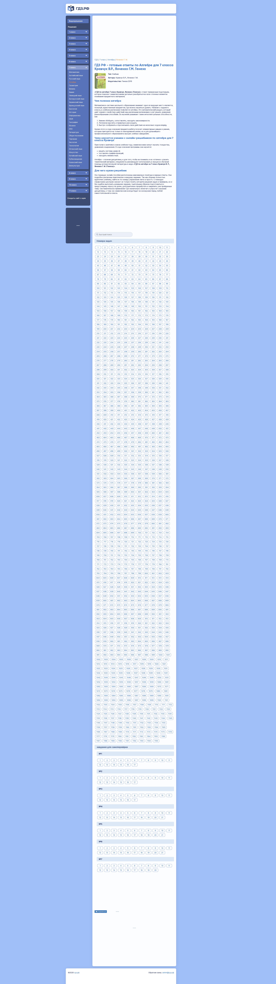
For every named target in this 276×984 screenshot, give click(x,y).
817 (111, 582)
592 (153, 487)
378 (118, 401)
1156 (98, 727)
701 (146, 532)
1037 (136, 673)
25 (112, 256)
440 (167, 424)
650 (98, 514)
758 (160, 555)
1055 (121, 682)
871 (105, 605)
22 (167, 252)
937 (104, 632)
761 (105, 560)
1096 (129, 700)
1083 (106, 695)
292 (132, 365)
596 (105, 492)
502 (139, 451)
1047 (136, 677)
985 (132, 650)
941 (132, 632)
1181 (127, 736)
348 (139, 388)
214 (125, 333)
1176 (170, 732)
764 (125, 560)
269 (125, 356)
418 (167, 415)
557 (139, 474)
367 (118, 397)
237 (132, 342)
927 (111, 628)
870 (98, 605)
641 (111, 510)
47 (112, 265)
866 (146, 600)
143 (167, 302)
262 (153, 351)
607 (105, 496)
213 (118, 333)
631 (118, 505)
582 (160, 483)
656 (139, 514)
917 (118, 623)
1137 (112, 718)
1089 (152, 695)
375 (98, 401)
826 (98, 587)
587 (118, 487)
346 (125, 388)
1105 (120, 704)
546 (139, 469)
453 (105, 433)
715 (167, 537)
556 (132, 474)
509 (111, 455)
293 (139, 365)
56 (98, 270)
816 (105, 582)
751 (111, 555)
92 (119, 283)
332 (105, 383)
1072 (98, 691)
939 (118, 632)
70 (119, 274)
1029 (151, 668)
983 (118, 650)
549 (160, 469)
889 (153, 609)
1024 (113, 668)
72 (132, 274)
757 (153, 555)
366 (111, 397)
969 (98, 646)
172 (139, 315)
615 (160, 496)
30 (146, 256)
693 (167, 528)
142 (160, 302)
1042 (98, 677)
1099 (152, 700)
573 (98, 483)
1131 (148, 714)
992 (105, 655)
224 (118, 338)
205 (139, 329)
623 (139, 501)
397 (98, 410)
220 (167, 333)
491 (139, 446)
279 (118, 360)
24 (105, 256)
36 (112, 261)
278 (111, 360)
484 (167, 442)
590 (139, 487)
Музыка (72, 125)
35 (105, 261)
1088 (144, 695)
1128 (127, 714)
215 (132, 333)
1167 (105, 732)
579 (139, 483)
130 (153, 297)
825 (167, 582)
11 (167, 247)
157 (111, 311)
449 (153, 428)
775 (125, 564)
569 (146, 478)
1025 (121, 668)
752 (118, 555)
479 (132, 442)
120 (160, 293)
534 (132, 465)
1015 (120, 664)
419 (98, 419)
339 (153, 383)
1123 (168, 709)
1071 (166, 686)
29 (139, 256)
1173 (148, 732)
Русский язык (74, 79)
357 (125, 392)
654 (125, 514)
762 (111, 560)
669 (153, 519)
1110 (156, 704)
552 (105, 474)
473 (167, 437)
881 (98, 609)
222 (105, 338)
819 (125, 582)
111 (98, 293)
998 (146, 655)
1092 (98, 700)
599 (125, 492)
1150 (127, 723)
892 (98, 614)
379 (125, 401)
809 (132, 578)
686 (118, 528)
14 (112, 252)
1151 (134, 723)
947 (98, 637)
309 (98, 374)
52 (146, 265)
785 (118, 569)
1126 (112, 714)
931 (139, 628)
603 (153, 492)
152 (153, 306)
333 (111, 383)
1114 (105, 709)
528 (167, 460)
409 (105, 415)
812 (153, 578)
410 (111, 415)
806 (111, 578)
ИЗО (71, 129)
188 (98, 324)
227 (139, 338)
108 (153, 288)
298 (98, 369)
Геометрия (73, 85)
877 (146, 605)
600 (132, 492)
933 (153, 628)
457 (132, 433)
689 (139, 528)
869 (167, 600)
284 (153, 360)
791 (160, 569)
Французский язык (76, 105)
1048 (144, 677)
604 (160, 492)
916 (111, 623)
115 (125, 293)
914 (98, 623)
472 (160, 437)
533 (125, 465)
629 (105, 505)
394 (153, 406)
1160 (127, 727)
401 (125, 410)
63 (146, 270)
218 (153, 333)
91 (112, 283)
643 (125, 510)
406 (160, 410)
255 (105, 351)
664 (118, 519)
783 (104, 569)
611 (132, 496)
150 (139, 306)
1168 (113, 732)
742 (125, 551)
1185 (156, 736)
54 (160, 265)
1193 (141, 741)
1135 (98, 718)
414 (139, 415)
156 (105, 311)
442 (105, 428)
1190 (120, 741)
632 (125, 505)
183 (139, 320)
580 (146, 483)
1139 (127, 718)
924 (167, 623)
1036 (128, 673)
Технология (74, 145)
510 (118, 455)
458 (139, 433)
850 (111, 596)
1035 (121, 673)
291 (125, 365)
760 (98, 560)
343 (104, 388)
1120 (147, 709)
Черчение (73, 139)
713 (153, 537)
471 (153, 437)
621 (125, 501)
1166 (98, 732)
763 (118, 560)
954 (146, 637)
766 (139, 560)
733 (139, 546)
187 (167, 320)
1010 (159, 659)
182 (132, 320)
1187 (98, 741)
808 (125, 578)
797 (125, 573)
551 (98, 474)
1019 (149, 664)
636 (153, 505)
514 (146, 455)
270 (132, 356)
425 (139, 419)
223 (111, 338)
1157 (105, 727)
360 (146, 392)
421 (111, 419)
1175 (163, 732)
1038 (143, 673)
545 (132, 469)
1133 (162, 714)
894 (111, 614)
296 (160, 365)
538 (160, 465)
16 (126, 252)
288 (105, 365)
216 (139, 333)
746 (153, 551)
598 (118, 492)
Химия (71, 92)
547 (146, 469)
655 (132, 514)
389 (118, 406)
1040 (158, 673)
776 (132, 564)
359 (139, 392)
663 (111, 519)
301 (118, 369)
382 (146, 401)
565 (118, 478)
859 (98, 600)
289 (111, 365)
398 (105, 410)
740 (111, 551)
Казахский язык (75, 162)
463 (98, 437)
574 (104, 483)
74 (146, 274)
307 (160, 369)
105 (132, 288)
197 (160, 324)
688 (132, 528)
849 (105, 596)
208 (160, 329)
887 (139, 609)
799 (139, 573)
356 (118, 392)
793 (98, 573)
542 (111, 469)
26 (119, 256)
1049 (152, 677)
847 (167, 591)
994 (118, 655)
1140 (134, 718)
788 (139, 569)
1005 (121, 659)
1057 (136, 682)
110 (167, 288)
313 (125, 374)
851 (118, 596)
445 (125, 428)
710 (132, 537)
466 (118, 437)
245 (111, 347)
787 (132, 569)
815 (98, 582)
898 (139, 614)
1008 (144, 659)
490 (132, 446)
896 (125, 614)
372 (153, 397)
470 (146, 437)
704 (167, 532)
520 (111, 460)
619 (111, 501)
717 (105, 541)
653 (118, 514)
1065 (121, 686)
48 (119, 265)
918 (125, 623)
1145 (170, 718)
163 (153, 311)
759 (167, 555)
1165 (163, 727)
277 (105, 360)
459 (146, 433)
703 (160, 532)
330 (167, 379)
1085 (121, 695)
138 (132, 302)
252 (160, 347)
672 (98, 523)
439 (160, 424)
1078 (143, 691)
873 (118, 605)
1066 (129, 686)
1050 (159, 677)
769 (160, 560)
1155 (163, 723)
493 (153, 446)
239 (146, 342)
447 (139, 428)
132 (167, 297)
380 (132, 401)
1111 (163, 704)
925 (98, 628)
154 (167, 306)
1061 (167, 682)
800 (146, 573)
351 (160, 388)
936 (98, 632)
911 (153, 618)
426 (146, 419)
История (72, 112)
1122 (161, 709)
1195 (156, 741)
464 (105, 437)
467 (125, 437)
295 (153, 365)
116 (132, 293)
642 (118, 510)
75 (153, 274)
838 (105, 591)
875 (132, 605)
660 (167, 514)
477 (118, 442)
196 (153, 324)
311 (112, 374)
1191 (127, 741)
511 (125, 455)
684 (105, 528)
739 (104, 551)
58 (112, 270)
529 (98, 465)
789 (146, 569)
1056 (129, 682)
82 (126, 279)
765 (132, 560)
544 (125, 469)
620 (118, 501)
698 (125, 532)
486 (105, 446)
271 (139, 356)
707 (111, 537)
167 (105, 315)
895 (118, 614)
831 (132, 587)
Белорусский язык (76, 99)
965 (146, 641)
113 (112, 293)
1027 (136, 668)
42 (153, 261)
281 (132, 360)
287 (98, 365)
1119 (140, 709)
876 (139, 605)
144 (98, 306)
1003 (106, 659)
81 (119, 279)
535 (139, 465)
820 (132, 582)
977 (153, 646)
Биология (73, 109)
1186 (163, 736)
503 (146, 451)
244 (105, 347)
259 (132, 351)
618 (105, 501)
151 (146, 306)
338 (146, 383)
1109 (149, 704)
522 (125, 460)
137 (125, 302)
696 (111, 532)
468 (132, 437)
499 (118, 451)
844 (146, 591)
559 (153, 474)
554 (118, 474)
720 (125, 541)
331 (98, 383)
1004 (113, 659)
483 (160, 442)
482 (153, 442)
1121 (154, 709)
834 (153, 587)
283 (146, 360)
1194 (149, 741)
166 (98, 315)
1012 (98, 664)
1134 (170, 714)
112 (105, 293)
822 (146, 582)
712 (146, 537)
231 (167, 338)
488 (118, 446)
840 (118, 591)
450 (160, 428)
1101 (166, 700)
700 (139, 532)
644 (132, 510)
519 (105, 460)
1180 (120, 736)
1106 (127, 704)
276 (98, 360)
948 (105, 637)
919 (132, 623)
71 (125, 274)
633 (132, 505)
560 (160, 474)
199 (98, 329)
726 (167, 541)
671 (167, 519)
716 (98, 541)
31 (153, 256)
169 (118, 315)
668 (146, 519)
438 (153, 424)
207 (153, 329)
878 (153, 605)
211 (105, 333)
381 (139, 401)
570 (153, 478)
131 (160, 297)
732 (132, 546)
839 (111, 591)
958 (98, 641)
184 (146, 320)
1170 (127, 732)
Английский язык (76, 75)
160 (132, 311)
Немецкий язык (75, 95)
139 (139, 302)
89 (98, 283)
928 (118, 628)
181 (125, 320)
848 (98, 596)
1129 (134, 714)
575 (111, 483)
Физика (72, 89)
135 (111, 302)
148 (125, 306)
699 (132, 532)
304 (139, 369)
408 (98, 415)
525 (146, 460)
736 (160, 546)
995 (125, 655)
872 (111, 605)
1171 (134, 732)
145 (105, 306)
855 (146, 596)
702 (153, 532)
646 (146, 510)
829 (118, 587)
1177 (98, 736)
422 (118, 419)
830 (125, 587)
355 (111, 392)
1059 (152, 682)
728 (104, 546)
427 (153, 419)
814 (167, 578)
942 (139, 632)
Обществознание (76, 135)
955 (153, 637)
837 (98, 591)
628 (98, 505)
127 (132, 297)
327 (146, 379)
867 (153, 600)
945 (160, 632)
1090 (159, 695)
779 (153, 564)
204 (132, 329)
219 (160, 333)
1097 (136, 700)
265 (98, 356)
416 (153, 415)
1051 (167, 677)
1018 (142, 664)
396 (167, 406)
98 (160, 283)
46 (105, 265)
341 (167, 383)
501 (132, 451)
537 (153, 465)
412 (125, 415)
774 (118, 564)
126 (125, 297)
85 (146, 279)
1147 (105, 723)
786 (125, 569)
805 (105, 578)
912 (160, 618)
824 (160, 582)
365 (105, 397)
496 (98, 451)
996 (132, 655)
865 (139, 600)
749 (98, 555)
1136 (105, 718)
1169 (120, 732)
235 (118, 342)
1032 (98, 673)
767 (146, 560)
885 (125, 609)
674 (111, 523)
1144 (163, 718)
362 (160, 392)
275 (167, 356)
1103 (105, 704)
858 (167, 596)
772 (105, 564)
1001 (168, 655)
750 (105, 555)
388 (111, 406)
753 (125, 555)
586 (111, 487)
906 (118, 618)
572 (167, 478)
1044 (113, 677)
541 (105, 469)
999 (153, 655)
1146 (98, 723)
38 (126, 261)
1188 (105, 741)
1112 (170, 704)
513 (139, 455)
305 (146, 369)
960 (111, 641)
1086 (129, 695)
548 (153, 469)
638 (167, 505)
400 (118, 410)
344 (111, 388)
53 (153, 265)
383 (153, 401)
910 (146, 618)
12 (98, 252)
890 (160, 609)
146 (111, 306)
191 (118, 324)
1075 (121, 691)
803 (167, 573)
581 (153, 483)
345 (118, 388)
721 (132, 541)
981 (105, 650)
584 (98, 487)
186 (160, 320)
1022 (98, 668)
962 (125, 641)
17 (132, 252)
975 (139, 646)
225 (125, 338)
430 (98, 424)
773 (111, 564)
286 (167, 360)
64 (153, 270)
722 (139, 541)
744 (139, 551)
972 (118, 646)
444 (118, 428)
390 (125, 406)
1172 (141, 732)
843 (139, 591)
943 (146, 632)
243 (98, 347)
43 (160, 261)
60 (126, 270)
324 (125, 379)
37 (119, 261)
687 (125, 528)
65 (160, 270)
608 (111, 496)
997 (139, 655)
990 (167, 650)
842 (132, 591)
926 (105, 628)
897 (132, 614)
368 (125, 397)
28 (133, 256)
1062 (98, 686)
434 (125, 424)
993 (111, 655)
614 (153, 496)
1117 (126, 709)
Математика (74, 72)
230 (160, 338)
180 (118, 320)
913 (167, 618)
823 (153, 582)
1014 (112, 664)
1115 (112, 709)
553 (111, 474)
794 (105, 573)
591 (146, 487)
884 (118, 609)
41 (146, 261)
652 (111, 514)
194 (139, 324)
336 (132, 383)
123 (105, 297)
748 (167, 551)
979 (167, 646)
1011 (166, 659)
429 (167, 419)
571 (160, 478)
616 (167, 496)
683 (98, 528)
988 (153, 650)
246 (118, 347)
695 (105, 532)
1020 (157, 664)
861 (111, 600)
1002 (98, 659)
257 (118, 351)
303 (132, 369)
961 (118, 641)
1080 (158, 691)
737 (167, 546)
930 (132, 628)
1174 (155, 732)
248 (132, 347)
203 (125, 329)
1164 (156, 727)
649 (167, 510)
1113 (98, 709)
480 (139, 442)
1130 (141, 714)
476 (111, 442)
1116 (119, 709)
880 (167, 605)
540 (98, 469)
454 (111, 433)
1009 (152, 659)
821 (139, 582)
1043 (106, 677)
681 (160, 523)
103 (118, 288)
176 (167, 315)
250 (146, 347)
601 (139, 492)
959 (105, 641)
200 (105, 329)
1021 (164, 664)
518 (98, 460)
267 (111, 356)
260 (139, 351)
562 (98, 478)
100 (98, 288)
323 (118, 379)
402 (132, 410)
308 (167, 369)
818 (118, 582)
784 (111, 569)
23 (98, 256)
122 (98, 297)
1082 (98, 695)
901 (160, 614)
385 (167, 401)
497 (105, 451)
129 (146, 297)
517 (167, 455)
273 (153, 356)
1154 (156, 723)
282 (139, 360)
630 (111, 505)
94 (132, 283)
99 (167, 283)
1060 (159, 682)
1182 (134, 736)
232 (98, 342)
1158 (113, 727)
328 (153, 379)
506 (167, 451)
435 (132, 424)
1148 (113, 723)
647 (153, 510)
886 (132, 609)
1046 (129, 677)
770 (167, 560)
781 (167, 564)
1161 (134, 727)
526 (153, 460)
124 (111, 297)
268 (118, 356)
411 (118, 415)
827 (104, 587)
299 (105, 369)
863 (125, 600)
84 (139, 279)
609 (118, 496)
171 (132, 315)
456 (125, 433)
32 (160, 256)
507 (98, 455)
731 (125, 546)
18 (139, 252)
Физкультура (74, 166)
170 (125, 315)
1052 (98, 682)
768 (153, 560)
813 (160, 578)
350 (153, 388)
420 (105, 419)
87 (160, 279)
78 (98, 279)
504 (153, 451)
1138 (120, 718)
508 (105, 455)
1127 (120, 714)
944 (153, 632)
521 (118, 460)
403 (139, 410)
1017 (134, 664)
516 (160, 455)
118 (146, 293)
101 (105, 288)
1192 (134, 741)
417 (160, 415)
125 (118, 297)
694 (98, 532)
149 (132, 306)
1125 (105, 714)
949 (111, 637)
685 (111, 528)
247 (125, 347)
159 (125, 311)
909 (139, 618)
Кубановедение (75, 159)
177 (98, 320)
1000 (160, 655)
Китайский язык (75, 155)
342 (98, 388)
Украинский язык (76, 102)
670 (160, 519)
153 (160, 306)
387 (104, 406)
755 (139, 555)
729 (111, 546)
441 (98, 428)
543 (118, 469)
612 (139, 496)
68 (105, 274)
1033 (106, 673)
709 (125, 537)
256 (111, 351)
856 (153, 596)
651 (105, 514)
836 (167, 587)
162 (146, 311)
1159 (120, 727)
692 (160, 528)
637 (160, 505)
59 (119, 270)
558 (146, 474)
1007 (136, 659)
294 (146, 365)
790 (153, 569)
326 (139, 379)
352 (167, 388)
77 (167, 274)
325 (132, 379)
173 (146, 315)
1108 (142, 704)
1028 (143, 668)
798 (132, 573)
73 (139, 274)
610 (125, 496)
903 (98, 618)
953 (139, 637)
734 (146, 546)
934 (160, 628)
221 (98, 338)
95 (139, 283)
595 (98, 492)
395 (160, 406)
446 (132, 428)
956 (160, 637)
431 (105, 424)
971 (111, 646)
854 (139, 596)
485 (98, 446)
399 (111, 410)
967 (160, 641)
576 (118, 483)
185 (153, 320)
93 (126, 283)
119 (153, 293)
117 (139, 293)
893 (105, 614)
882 (105, 609)
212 (112, 333)
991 (98, 655)
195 (146, 324)
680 (153, 523)
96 (146, 283)
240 (153, 342)
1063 (106, 686)
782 (98, 569)
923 (160, 623)
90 (105, 283)
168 (111, 315)
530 (105, 465)
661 (98, 519)
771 (98, 564)
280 (125, 360)
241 (160, 342)
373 (160, 397)
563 (105, 478)
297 (167, 365)
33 (167, 256)
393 (146, 406)
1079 (151, 691)
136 (118, 302)
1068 (144, 686)
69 (112, 274)
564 (111, 478)
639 (98, 510)
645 (139, 510)
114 (118, 293)
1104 (112, 704)
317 (153, 374)
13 (105, 252)
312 (118, 374)
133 (98, 302)
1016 (127, 664)
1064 (113, 686)
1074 (113, 691)
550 (167, 469)
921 (146, 623)
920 (139, 623)
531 (111, 465)
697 (118, 532)
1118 (133, 709)
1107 (134, 704)
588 (125, 487)
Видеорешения (75, 21)
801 (153, 573)
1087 (136, 695)
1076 (128, 691)
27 (126, 256)
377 (111, 401)
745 (146, 551)
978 (160, 646)
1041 (166, 673)
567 (132, 478)
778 (146, 564)
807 (118, 578)
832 (139, 587)
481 (146, 442)
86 (153, 279)
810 (139, 578)
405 (153, 410)
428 (160, 419)
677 (132, 523)
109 (160, 288)
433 (118, 424)
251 (153, 347)
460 (153, 433)
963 (132, 641)
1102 (98, 704)
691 (153, 528)
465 (111, 437)
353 (98, 392)
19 (146, 252)
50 (132, 265)
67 (98, 274)
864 (132, 600)
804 (98, 578)
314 (132, 374)
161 (139, 311)
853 (132, 596)
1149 (120, 723)
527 (160, 460)
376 (104, 401)
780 (160, 564)
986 (139, 650)
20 (153, 252)
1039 (151, 673)
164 (160, 311)
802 (160, 573)
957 (167, 637)
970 (105, 646)
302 (125, 369)
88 (167, 279)
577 (125, 483)
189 (105, 324)
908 (132, 618)
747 (160, 551)
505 (160, 451)
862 (118, 600)
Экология (73, 142)
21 (160, 252)
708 (118, 537)
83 (133, 279)
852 (125, 596)
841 (125, 591)
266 (105, 356)
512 (132, 455)
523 (132, 460)
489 (125, 446)
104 (125, 288)
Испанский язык (75, 149)
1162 (141, 727)
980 (98, 650)
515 (153, 455)
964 (139, 641)
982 (111, 650)
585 (105, 487)
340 (160, 383)
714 (160, 537)
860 (105, 600)
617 (98, 501)
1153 (149, 723)
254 (98, 351)
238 (139, 342)
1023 (106, 668)
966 (153, 641)
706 (105, 537)
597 (111, 492)
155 (98, 311)
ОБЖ (71, 119)
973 (125, 646)
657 (146, 514)
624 (146, 501)
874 (125, 605)
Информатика (74, 115)
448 (146, 428)
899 (146, 614)
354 (105, 392)
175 (160, 315)
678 (139, 523)
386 (98, 406)
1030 (158, 668)
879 (160, 605)
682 (167, 523)
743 (132, 551)
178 (105, 320)
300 (111, 369)
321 (105, 379)
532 (118, 465)
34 (98, 261)
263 (160, 351)
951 (125, 637)
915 (105, 623)
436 (139, 424)
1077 (136, 691)
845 (153, 591)
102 (111, 288)
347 (132, 388)
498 (111, 451)
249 (139, 347)
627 (167, 501)
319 (167, 374)
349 (146, 388)
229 (153, 338)
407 (167, 410)
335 (125, 383)
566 (125, 478)
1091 (167, 695)
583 (167, 483)
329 (160, 379)
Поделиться (102, 911)
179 (111, 320)
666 (132, 519)
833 (146, 587)
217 (146, 333)
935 (167, 628)
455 (118, 433)
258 (125, 351)
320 (98, 379)
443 (111, 428)
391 (132, 406)
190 (111, 324)
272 (146, 356)
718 (111, 541)
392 (139, 406)
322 (111, 379)
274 (160, 356)
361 (153, 392)
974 (132, 646)
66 (167, 270)
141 (153, 302)
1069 (152, 686)
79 (105, 279)
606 (98, 496)
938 (111, 632)
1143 (156, 718)
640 (105, 510)
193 (132, 324)
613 (146, 496)
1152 (141, 723)
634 (139, 505)
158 (118, 311)
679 (146, 523)
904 (105, 618)
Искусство (73, 152)
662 (105, 519)
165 (167, 311)
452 (98, 433)
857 (160, 596)
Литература (74, 132)
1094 (113, 700)
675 (118, 523)
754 (132, 555)
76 (160, 274)
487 (111, 446)
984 (125, 650)
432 (111, 424)
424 (132, 419)
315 (139, 374)
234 (111, 342)
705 (98, 537)
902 (167, 614)
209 (167, 329)
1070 (159, 686)
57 (105, 270)
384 (160, 401)
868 (160, 600)
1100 (159, 700)
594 (167, 487)
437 (146, 424)
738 (98, 551)
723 (146, 541)
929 (125, 628)
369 (132, 397)
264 (167, 351)
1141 (141, 718)
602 (146, 492)
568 (139, 478)
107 (146, 288)
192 (125, 324)
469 (139, 437)
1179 (112, 736)
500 (125, 451)
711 (139, 537)
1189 (113, 741)
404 (146, 410)
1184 (148, 736)
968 (167, 641)
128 (139, 297)
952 (132, 637)
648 (160, 510)
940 (125, 632)
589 (132, 487)
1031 (166, 668)
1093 (106, 700)
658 (153, 514)
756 (146, 555)
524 (139, 460)
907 (125, 618)
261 (146, 351)
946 (167, 632)
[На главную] (78, 11)
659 (160, 514)
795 (111, 573)
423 (125, 419)
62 (139, 270)
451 (167, 428)
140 (146, 302)
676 (125, 523)
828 (111, 587)
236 (125, 342)
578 (132, 483)
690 (146, 528)
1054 (113, 682)
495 (167, 446)
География (73, 122)
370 (139, 397)
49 (126, 265)
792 (167, 569)
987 (146, 650)
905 (111, 618)
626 (160, 501)
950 (118, 637)
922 (153, 623)
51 (139, 265)
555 (125, 474)
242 (167, 342)
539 (167, 465)
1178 (105, 736)
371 (146, 397)
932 (146, 628)
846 (160, 591)
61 (132, 270)
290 (118, 365)
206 (146, 329)
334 (118, 383)
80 (112, 279)
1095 (121, 700)
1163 (149, 727)
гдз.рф (76, 972)
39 (133, 261)
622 (132, 501)
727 (98, 546)
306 (153, 369)
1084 (113, 695)
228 (146, 338)
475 (105, 442)
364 (98, 397)
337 (139, 383)
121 (167, 293)
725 (160, 541)
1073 (106, 691)
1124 (98, 714)
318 (160, 374)
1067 (136, 686)
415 (146, 415)
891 (167, 609)
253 (167, 347)
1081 (166, 691)
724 (153, 541)
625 (153, 501)
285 (160, 360)
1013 (105, 664)
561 (167, 474)
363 (167, 392)
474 (98, 442)
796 (118, 573)
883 (111, 609)
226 (132, 338)
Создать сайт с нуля (76, 198)
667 (139, 519)
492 (146, 446)
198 (167, 324)
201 (111, 329)
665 (125, 519)
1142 (148, 718)
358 (132, 392)
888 (146, 609)
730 (118, 546)
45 (98, 265)
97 (153, 283)
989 (160, 650)
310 (105, 374)
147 (118, 306)
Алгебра (72, 82)
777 (139, 564)
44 (167, 261)
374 (167, 397)
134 (105, 302)
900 (153, 614)
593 (160, 487)
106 (139, 288)
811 (146, 578)
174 (153, 315)
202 (118, 329)
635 (146, 505)
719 (118, 541)
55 (167, 265)
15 (119, 252)
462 (167, 433)
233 (105, 342)
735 (153, 546)
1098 (144, 700)
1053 (106, 682)
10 (160, 247)
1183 (141, 736)
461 (160, 433)
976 (146, 646)
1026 (128, 668)
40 (139, 261)
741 (118, 551)
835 (160, 587)
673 (104, 523)
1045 (121, 677)
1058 (144, 682)
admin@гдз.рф (168, 972)
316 (146, 374)
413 (132, 415)
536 (146, 465)
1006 (129, 659)
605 (167, 492)
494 (160, 446)
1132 (155, 714)
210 (98, 333)
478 (125, 442)
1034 (113, 673)
